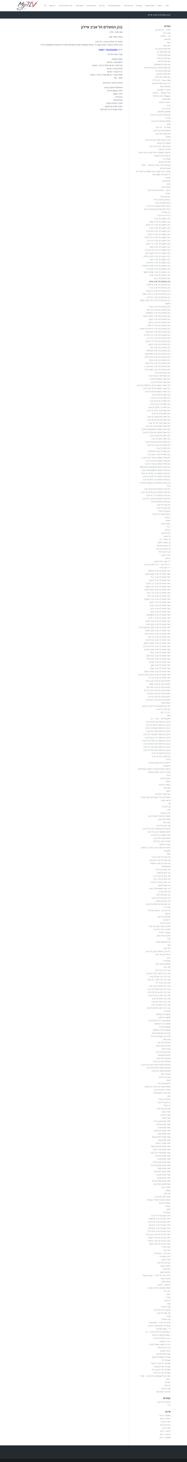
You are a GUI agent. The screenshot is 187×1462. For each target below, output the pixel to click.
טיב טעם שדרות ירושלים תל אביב (157, 904)
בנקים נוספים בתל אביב (161, 514)
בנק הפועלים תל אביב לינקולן (159, 344)
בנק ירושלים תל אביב (162, 372)
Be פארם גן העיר (163, 61)
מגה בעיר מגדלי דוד (163, 983)
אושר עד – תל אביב (162, 127)
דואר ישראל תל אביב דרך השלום (158, 586)
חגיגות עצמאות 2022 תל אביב (158, 832)
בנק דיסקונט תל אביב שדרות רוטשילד (156, 265)
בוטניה (168, 193)
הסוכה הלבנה (165, 778)
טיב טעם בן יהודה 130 (161, 876)
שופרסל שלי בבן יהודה (161, 1373)
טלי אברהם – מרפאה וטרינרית (159, 910)
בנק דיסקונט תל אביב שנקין (160, 275)
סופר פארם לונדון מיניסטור (160, 1146)
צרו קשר (167, 1300)
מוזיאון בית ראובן (164, 1017)
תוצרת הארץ (165, 1388)
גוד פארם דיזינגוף (164, 542)
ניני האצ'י (166, 1105)
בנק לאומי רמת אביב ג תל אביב (158, 445)
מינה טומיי (166, 1039)
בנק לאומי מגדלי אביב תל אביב (158, 410)
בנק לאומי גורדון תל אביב (161, 394)
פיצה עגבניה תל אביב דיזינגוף (159, 1237)
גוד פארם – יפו (165, 539)
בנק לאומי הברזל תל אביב (160, 398)
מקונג (168, 1080)
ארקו (168, 184)
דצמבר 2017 (165, 1431)
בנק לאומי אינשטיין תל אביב (159, 379)
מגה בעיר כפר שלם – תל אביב (158, 979)
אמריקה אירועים (164, 162)
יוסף (168, 945)
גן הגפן (167, 558)
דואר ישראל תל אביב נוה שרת (159, 637)
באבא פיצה (166, 187)
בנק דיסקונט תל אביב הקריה (159, 228)
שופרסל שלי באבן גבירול (161, 1369)
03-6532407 (112, 49)
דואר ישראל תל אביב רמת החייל (158, 659)
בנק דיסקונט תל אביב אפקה (159, 221)
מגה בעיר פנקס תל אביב (161, 998)
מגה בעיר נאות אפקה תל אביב (158, 989)
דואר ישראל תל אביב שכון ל (160, 668)
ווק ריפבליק (166, 806)
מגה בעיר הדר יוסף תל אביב (159, 976)
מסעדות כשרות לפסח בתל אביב (158, 1067)
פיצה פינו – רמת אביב (162, 1253)
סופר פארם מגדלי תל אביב (160, 1152)
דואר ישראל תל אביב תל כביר (159, 677)
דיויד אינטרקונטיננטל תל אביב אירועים (156, 706)
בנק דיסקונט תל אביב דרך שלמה (158, 225)
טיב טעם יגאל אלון (163, 894)
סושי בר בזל (165, 1187)
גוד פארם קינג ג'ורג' (163, 549)
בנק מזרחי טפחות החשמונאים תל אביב (155, 470)
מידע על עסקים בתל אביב (160, 1036)
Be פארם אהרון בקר (162, 48)
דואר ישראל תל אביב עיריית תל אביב (156, 646)
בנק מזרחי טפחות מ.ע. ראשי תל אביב (156, 479)
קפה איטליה (165, 1319)
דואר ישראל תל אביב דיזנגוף (159, 580)
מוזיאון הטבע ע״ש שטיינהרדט (159, 1020)
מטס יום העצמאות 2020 (161, 1033)
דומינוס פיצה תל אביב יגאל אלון (158, 687)
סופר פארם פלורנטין (162, 1155)
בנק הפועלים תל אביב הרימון (159, 322)
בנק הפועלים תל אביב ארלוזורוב (158, 284)
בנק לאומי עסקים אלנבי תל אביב (158, 426)
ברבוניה (167, 517)
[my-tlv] (27, 5)
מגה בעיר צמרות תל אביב (160, 1005)
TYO (168, 105)
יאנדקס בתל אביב (163, 916)
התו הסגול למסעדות (162, 794)
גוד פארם (166, 536)
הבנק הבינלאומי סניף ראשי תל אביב (156, 744)
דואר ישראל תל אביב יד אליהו (159, 618)
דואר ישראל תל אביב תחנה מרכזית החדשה (154, 674)
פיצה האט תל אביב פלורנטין (159, 1225)
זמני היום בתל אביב (163, 825)
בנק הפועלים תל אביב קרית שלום (157, 363)
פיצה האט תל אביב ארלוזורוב (159, 1218)
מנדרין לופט (166, 1049)
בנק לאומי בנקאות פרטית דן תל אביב (156, 388)
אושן (168, 124)
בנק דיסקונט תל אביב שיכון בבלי (158, 269)
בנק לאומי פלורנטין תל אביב (159, 435)
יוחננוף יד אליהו (164, 932)
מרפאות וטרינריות (164, 1083)
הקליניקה (167, 788)
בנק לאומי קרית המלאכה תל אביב (157, 442)
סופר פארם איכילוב (163, 1124)
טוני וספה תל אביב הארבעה (159, 860)
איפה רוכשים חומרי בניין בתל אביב (157, 140)
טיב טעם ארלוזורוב (163, 872)
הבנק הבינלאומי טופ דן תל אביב (158, 731)
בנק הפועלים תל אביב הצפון (159, 319)
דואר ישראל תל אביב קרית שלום (158, 655)
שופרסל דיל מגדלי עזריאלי (160, 1363)
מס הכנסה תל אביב (163, 1052)
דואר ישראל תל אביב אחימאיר (159, 571)
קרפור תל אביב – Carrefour (159, 1322)
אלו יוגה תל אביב (164, 149)
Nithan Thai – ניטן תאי (161, 92)
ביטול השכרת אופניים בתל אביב (158, 206)
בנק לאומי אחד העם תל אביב (159, 375)
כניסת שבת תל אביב (162, 954)
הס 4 (168, 775)
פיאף (168, 1209)
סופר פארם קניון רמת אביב (160, 1165)
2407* (101, 49)
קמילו (168, 1316)
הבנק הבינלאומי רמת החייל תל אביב (156, 750)
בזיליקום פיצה (165, 196)
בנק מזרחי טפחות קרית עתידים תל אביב (155, 492)
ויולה (168, 810)
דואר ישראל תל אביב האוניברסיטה (157, 589)
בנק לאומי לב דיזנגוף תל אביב (159, 407)
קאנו (168, 1303)
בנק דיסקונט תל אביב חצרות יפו (158, 231)
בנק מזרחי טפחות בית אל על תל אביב (156, 457)
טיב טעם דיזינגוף (164, 885)
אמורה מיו (166, 159)
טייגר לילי (167, 907)
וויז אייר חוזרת (165, 800)
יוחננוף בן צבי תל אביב (161, 929)
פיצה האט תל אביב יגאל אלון (159, 1222)
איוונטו (168, 136)
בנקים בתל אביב (164, 511)
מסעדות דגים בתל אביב (161, 1061)
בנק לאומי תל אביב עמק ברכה (159, 454)
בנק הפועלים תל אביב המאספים (158, 313)
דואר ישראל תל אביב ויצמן (160, 611)
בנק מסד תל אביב (163, 504)
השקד (168, 791)
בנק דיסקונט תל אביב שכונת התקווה (156, 272)
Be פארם (166, 45)
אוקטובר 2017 (164, 1437)
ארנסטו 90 (166, 181)
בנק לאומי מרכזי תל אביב (161, 413)
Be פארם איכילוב (163, 55)
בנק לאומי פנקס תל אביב (160, 438)
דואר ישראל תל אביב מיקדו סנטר (158, 624)
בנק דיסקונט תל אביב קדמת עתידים (157, 256)
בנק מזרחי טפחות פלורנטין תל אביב (157, 489)
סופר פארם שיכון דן (163, 1174)
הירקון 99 (166, 765)
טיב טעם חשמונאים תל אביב (159, 888)
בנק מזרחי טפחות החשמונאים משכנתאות (155, 467)
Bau (168, 42)
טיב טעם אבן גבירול (163, 869)
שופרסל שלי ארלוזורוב (162, 1366)
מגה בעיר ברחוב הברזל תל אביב (158, 973)
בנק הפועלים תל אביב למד (160, 347)
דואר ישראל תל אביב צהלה (160, 652)
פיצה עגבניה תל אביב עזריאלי (159, 1240)
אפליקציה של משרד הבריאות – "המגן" (155, 165)
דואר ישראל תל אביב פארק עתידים (157, 649)
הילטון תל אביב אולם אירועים (159, 762)
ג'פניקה (167, 530)
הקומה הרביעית (164, 784)
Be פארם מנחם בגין (162, 71)
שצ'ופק (167, 1382)
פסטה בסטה (165, 1278)
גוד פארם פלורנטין (163, 545)
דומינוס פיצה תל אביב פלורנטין (158, 693)
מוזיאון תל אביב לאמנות (161, 1030)
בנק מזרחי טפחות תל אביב (160, 501)
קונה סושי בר (165, 1306)
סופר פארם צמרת (163, 1159)
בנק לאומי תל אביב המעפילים (159, 451)
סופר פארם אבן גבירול (162, 1121)
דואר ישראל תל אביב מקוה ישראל (157, 630)
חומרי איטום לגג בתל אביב (160, 835)
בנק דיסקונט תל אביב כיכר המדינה (157, 237)
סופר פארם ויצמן (164, 1140)
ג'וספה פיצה (165, 523)
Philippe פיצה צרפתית (161, 96)
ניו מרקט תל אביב (163, 1102)
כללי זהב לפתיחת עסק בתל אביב (157, 951)
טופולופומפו (166, 866)
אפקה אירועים (165, 168)
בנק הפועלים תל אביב (162, 278)
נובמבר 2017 (165, 1434)
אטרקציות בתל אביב (162, 133)
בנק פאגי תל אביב (163, 508)
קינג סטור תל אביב (163, 1313)
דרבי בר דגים (165, 712)
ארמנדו (167, 177)
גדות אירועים (165, 533)
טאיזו (168, 854)
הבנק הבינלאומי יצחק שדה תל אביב (156, 734)
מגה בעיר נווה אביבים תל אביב (158, 992)
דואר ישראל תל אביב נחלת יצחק (158, 640)
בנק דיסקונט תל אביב (162, 218)
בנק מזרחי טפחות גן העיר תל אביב (157, 464)
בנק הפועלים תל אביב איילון (159, 14)
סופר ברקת (166, 1112)
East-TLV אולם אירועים (161, 83)
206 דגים (166, 33)
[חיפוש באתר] (45, 5)
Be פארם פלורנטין (163, 74)
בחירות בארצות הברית (162, 199)
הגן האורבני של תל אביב (161, 756)
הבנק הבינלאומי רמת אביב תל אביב (156, 747)
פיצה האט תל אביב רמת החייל (158, 1231)
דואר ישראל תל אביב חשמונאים (158, 615)
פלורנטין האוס (165, 1272)
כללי (168, 1405)
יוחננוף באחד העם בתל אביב (159, 926)
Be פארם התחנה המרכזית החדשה (157, 67)
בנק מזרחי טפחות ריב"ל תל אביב (158, 495)
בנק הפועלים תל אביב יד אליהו (158, 325)
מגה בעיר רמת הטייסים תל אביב (158, 1008)
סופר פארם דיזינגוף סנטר (161, 1137)
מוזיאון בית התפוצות (163, 1014)
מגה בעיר (166, 967)
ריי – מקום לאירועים (163, 1329)
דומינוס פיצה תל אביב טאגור (159, 684)
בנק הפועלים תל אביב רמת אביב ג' (157, 366)
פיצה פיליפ (166, 1247)
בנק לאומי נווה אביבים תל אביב (158, 420)
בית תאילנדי (165, 212)
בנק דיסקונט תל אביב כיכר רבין (158, 240)
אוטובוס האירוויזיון (164, 111)
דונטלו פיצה (165, 703)
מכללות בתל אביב (163, 1042)
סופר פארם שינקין (163, 1178)
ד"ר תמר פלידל (164, 567)
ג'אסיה (168, 520)
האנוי (168, 715)
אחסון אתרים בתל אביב (161, 130)
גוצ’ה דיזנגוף (165, 555)
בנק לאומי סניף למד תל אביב (159, 423)
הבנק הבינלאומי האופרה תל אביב (157, 728)
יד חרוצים (166, 920)
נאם (168, 1096)
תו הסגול (167, 1385)
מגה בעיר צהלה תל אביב (160, 1001)
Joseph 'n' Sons (163, 89)
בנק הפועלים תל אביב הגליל (159, 306)
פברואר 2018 (165, 1425)
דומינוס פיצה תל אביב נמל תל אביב (156, 690)
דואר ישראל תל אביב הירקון (160, 602)
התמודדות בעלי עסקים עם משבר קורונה (155, 797)
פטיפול (167, 1206)
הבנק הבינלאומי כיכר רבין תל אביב (157, 737)
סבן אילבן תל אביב (163, 1108)
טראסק (167, 913)
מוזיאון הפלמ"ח (164, 1027)
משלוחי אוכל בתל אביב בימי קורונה (157, 1086)
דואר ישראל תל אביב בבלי (160, 577)
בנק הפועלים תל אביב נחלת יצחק (157, 357)
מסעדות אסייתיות (164, 1055)
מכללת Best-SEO (163, 1045)
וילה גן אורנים (165, 813)
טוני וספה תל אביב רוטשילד (160, 863)
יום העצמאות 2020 (163, 942)
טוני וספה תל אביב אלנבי (161, 857)
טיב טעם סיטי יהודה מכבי (161, 898)
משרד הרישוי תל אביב (162, 1090)
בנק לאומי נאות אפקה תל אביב (158, 416)
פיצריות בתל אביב (163, 1262)
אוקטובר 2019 (164, 1415)
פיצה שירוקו (166, 1259)
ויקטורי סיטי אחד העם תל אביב (159, 816)
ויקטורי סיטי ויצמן (164, 819)
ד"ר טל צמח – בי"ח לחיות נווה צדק (157, 564)
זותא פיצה (166, 822)
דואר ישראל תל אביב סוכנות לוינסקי (157, 643)
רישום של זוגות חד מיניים (161, 1335)
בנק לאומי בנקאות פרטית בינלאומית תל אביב (153, 385)
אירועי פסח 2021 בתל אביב (159, 146)
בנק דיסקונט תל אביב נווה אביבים (157, 250)
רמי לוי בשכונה (165, 1341)
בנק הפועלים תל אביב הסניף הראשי (156, 316)
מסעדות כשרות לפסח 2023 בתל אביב (155, 1064)
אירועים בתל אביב (163, 1402)
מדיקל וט (167, 1011)
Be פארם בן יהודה (163, 58)
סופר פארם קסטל (163, 1168)
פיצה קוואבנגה (164, 1256)
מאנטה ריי (166, 961)
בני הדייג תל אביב (163, 215)
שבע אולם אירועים (163, 1354)
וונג (169, 803)
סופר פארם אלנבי (163, 1127)
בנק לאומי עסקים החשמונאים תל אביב (155, 429)
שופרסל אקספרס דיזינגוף (161, 1357)
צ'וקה (168, 1294)
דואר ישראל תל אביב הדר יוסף (159, 596)
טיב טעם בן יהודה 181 (161, 879)
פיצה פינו (166, 1250)
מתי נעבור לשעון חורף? (161, 1093)
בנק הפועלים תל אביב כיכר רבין (158, 338)
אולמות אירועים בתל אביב (160, 121)
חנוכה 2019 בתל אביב (161, 841)
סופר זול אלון (165, 1115)
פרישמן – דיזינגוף (164, 1284)
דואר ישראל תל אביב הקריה (160, 605)
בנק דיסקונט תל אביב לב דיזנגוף (158, 243)
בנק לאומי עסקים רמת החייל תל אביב (156, 432)
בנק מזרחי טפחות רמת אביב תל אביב (156, 498)
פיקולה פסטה (165, 1266)
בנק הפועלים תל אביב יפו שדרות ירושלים (155, 328)
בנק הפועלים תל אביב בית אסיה (158, 291)
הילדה (168, 759)
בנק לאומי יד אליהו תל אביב (159, 401)
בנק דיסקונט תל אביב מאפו (160, 247)
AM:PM (167, 39)
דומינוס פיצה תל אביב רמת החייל (158, 700)
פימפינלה (166, 1212)
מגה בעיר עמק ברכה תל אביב (159, 995)
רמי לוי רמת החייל (163, 1347)
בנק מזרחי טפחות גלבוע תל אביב (158, 461)
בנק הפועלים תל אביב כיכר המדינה (157, 335)
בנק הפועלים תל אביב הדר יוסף (158, 310)
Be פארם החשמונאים (162, 64)
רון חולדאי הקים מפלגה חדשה (159, 1325)
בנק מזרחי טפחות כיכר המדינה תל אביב (155, 473)
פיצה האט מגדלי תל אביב (160, 1215)
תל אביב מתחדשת (163, 1391)
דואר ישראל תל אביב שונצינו (159, 662)
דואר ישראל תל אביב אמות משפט (157, 574)
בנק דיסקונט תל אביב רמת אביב (158, 262)
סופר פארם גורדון (164, 1133)
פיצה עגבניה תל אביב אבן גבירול (158, 1234)
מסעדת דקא (165, 1074)
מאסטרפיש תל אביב (162, 964)
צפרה (168, 1297)
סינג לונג (167, 1193)
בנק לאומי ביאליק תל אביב (160, 382)
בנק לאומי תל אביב (163, 448)
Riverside (166, 99)
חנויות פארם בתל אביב (161, 838)
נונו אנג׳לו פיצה (164, 1099)
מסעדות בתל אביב (163, 1058)
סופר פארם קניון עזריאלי (161, 1162)
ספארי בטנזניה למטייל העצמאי (158, 1200)
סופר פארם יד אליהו (163, 1143)
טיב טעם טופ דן (164, 891)
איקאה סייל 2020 (163, 143)
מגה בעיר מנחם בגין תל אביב (159, 986)
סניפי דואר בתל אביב (162, 1196)
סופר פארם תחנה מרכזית (161, 1181)
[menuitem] (167, 5)
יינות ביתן (167, 948)
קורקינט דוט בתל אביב (162, 1310)
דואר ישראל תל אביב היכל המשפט (157, 599)
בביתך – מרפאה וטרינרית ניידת (159, 190)
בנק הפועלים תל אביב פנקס (159, 360)
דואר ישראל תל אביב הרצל (160, 608)
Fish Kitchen (165, 86)
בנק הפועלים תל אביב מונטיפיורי (158, 350)
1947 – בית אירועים (162, 30)
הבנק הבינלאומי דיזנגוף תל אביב (158, 725)
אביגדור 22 (166, 108)
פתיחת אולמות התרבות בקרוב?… (158, 1288)
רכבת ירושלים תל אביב (161, 1338)
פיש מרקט (166, 1269)
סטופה (168, 1190)
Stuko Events (164, 102)
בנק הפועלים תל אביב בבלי (159, 287)
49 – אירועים (165, 36)
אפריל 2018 (165, 1421)
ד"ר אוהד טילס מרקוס (162, 561)
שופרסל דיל (166, 1360)
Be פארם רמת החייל (162, 77)
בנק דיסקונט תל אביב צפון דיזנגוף (157, 253)
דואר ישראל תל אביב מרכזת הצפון (157, 633)
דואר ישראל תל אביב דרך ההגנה (158, 583)
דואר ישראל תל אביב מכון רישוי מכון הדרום (154, 627)
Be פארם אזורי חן (163, 52)
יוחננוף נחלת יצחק (163, 935)
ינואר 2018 (166, 1428)
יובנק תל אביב (165, 923)
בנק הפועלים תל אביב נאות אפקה (157, 354)
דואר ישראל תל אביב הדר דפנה (158, 593)
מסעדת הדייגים (164, 1077)
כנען (168, 957)
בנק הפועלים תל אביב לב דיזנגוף (158, 341)
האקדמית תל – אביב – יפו (160, 718)
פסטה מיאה (166, 1281)
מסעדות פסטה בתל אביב (160, 1071)
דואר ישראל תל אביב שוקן (160, 665)
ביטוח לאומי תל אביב (162, 203)
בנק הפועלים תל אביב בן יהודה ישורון (156, 294)
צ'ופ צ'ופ (167, 1291)
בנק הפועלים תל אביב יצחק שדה (157, 332)
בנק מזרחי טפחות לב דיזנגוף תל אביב (156, 476)
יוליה (168, 939)
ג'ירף (168, 526)
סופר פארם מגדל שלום (161, 1149)
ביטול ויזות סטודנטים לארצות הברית (157, 209)
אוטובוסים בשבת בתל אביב (160, 114)
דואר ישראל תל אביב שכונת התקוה (157, 671)
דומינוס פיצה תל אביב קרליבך (159, 696)
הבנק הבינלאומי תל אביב (160, 753)
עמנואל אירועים (164, 1203)
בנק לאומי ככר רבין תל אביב (159, 404)
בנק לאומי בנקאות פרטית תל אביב (157, 391)
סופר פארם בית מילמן (162, 1130)
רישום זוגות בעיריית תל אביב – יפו (158, 1332)
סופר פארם (166, 1118)
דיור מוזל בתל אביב (163, 709)
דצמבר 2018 (165, 1418)
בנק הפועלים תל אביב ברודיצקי (158, 297)
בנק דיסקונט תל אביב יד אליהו (159, 234)
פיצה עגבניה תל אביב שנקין (159, 1244)
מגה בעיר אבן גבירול (162, 970)
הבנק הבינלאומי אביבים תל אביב (158, 722)
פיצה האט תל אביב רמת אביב (159, 1228)
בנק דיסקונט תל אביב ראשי (160, 259)
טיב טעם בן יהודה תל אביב (160, 882)
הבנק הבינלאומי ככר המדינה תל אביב (156, 740)
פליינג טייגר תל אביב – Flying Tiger (156, 1275)
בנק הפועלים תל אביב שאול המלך (157, 369)
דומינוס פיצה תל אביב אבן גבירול (158, 681)
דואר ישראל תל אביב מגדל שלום (158, 621)
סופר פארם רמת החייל (162, 1171)
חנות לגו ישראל (164, 844)
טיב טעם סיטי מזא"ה (162, 901)
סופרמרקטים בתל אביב (161, 1184)
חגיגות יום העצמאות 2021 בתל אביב (156, 828)
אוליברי (167, 118)
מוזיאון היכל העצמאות (162, 1023)
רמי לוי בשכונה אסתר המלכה (159, 1344)
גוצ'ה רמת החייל (164, 552)
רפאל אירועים (165, 1351)
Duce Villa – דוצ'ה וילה (161, 80)
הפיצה (168, 781)
